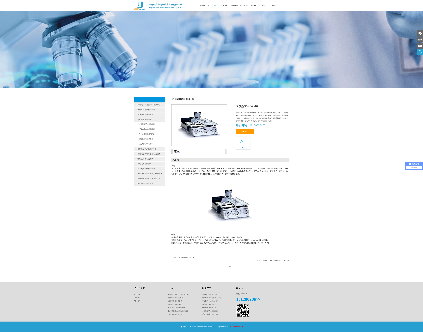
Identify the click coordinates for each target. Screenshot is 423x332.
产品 (214, 5)
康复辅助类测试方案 (209, 308)
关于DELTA (204, 5)
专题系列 (234, 5)
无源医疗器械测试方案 (210, 301)
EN (283, 5)
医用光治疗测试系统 (145, 183)
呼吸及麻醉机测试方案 (147, 129)
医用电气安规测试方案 (210, 294)
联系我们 (240, 288)
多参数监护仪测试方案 (147, 124)
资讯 (264, 5)
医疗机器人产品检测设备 (147, 149)
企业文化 (137, 298)
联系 (274, 5)
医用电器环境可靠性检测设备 (148, 154)
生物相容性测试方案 (209, 304)
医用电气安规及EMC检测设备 (149, 105)
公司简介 (137, 294)
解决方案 (224, 5)
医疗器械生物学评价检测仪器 (148, 179)
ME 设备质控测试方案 (146, 134)
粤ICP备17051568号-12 (236, 326)
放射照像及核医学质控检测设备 (149, 174)
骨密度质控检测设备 (145, 159)
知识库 (254, 5)
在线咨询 (245, 131)
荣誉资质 (137, 301)
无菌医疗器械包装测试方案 (211, 298)
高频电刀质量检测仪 (146, 144)
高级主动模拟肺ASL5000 (186, 257)
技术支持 (244, 5)
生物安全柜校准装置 (146, 139)
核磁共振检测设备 (144, 164)
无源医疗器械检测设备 (146, 110)
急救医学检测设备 (144, 120)
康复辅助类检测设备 (145, 115)
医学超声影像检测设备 (146, 169)
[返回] (230, 266)
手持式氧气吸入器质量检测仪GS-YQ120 (275, 261)
